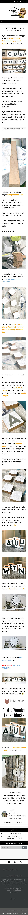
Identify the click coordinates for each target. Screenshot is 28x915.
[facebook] (15, 1)
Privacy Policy (4, 910)
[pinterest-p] (20, 1)
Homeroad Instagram (14, 836)
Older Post (7, 822)
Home (3, 1)
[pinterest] (21, 862)
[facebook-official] (8, 862)
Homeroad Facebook (15, 833)
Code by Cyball (23, 913)
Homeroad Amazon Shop (14, 838)
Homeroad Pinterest (15, 835)
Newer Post (20, 822)
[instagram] (17, 1)
